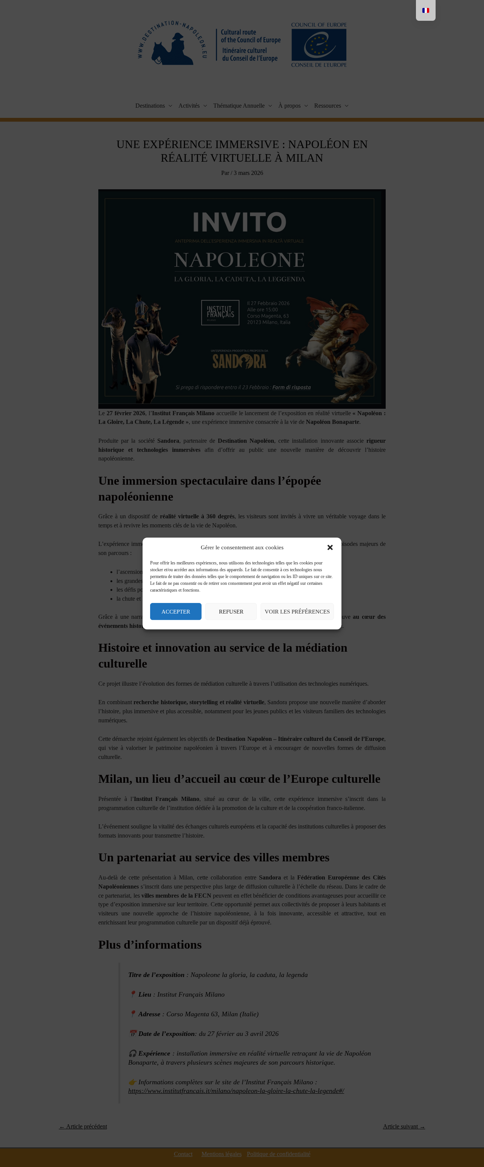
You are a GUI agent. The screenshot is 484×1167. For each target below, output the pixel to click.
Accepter (175, 612)
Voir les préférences (297, 612)
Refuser (231, 612)
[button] (330, 548)
